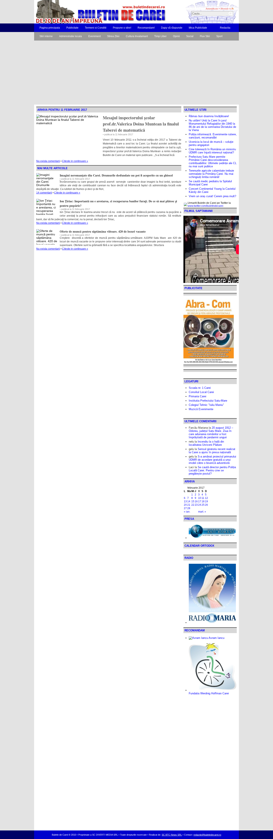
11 (203, 498)
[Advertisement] (136, 72)
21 (188, 504)
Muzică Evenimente (201, 409)
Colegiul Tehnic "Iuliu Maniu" (206, 404)
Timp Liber (160, 36)
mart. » (202, 511)
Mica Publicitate (198, 27)
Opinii (176, 36)
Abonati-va (225, 8)
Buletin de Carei (88, 11)
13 (185, 501)
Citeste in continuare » (75, 161)
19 (206, 501)
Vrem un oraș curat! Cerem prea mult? (212, 196)
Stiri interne (46, 36)
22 (192, 504)
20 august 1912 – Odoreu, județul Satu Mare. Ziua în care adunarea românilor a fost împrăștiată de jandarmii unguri (211, 432)
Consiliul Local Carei (201, 392)
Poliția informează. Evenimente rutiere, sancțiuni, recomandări (213, 136)
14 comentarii (44, 192)
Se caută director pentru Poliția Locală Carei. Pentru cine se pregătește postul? (212, 470)
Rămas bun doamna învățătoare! (209, 116)
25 (203, 504)
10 (199, 498)
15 (192, 501)
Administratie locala (70, 36)
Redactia (225, 27)
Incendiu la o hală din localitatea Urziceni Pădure (206, 443)
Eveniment (94, 36)
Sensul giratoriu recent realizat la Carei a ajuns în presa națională (212, 450)
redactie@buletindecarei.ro (207, 834)
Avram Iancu (216, 637)
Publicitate (72, 27)
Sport (219, 36)
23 (196, 504)
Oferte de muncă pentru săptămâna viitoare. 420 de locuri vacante (103, 231)
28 (188, 508)
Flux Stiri (205, 36)
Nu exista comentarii (48, 161)
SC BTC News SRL (172, 834)
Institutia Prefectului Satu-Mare (208, 400)
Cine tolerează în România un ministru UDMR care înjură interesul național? (212, 151)
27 (185, 508)
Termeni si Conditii (95, 27)
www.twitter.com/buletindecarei (205, 205)
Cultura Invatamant (137, 36)
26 (206, 504)
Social (189, 36)
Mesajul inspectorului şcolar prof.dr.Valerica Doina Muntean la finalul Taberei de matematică (141, 124)
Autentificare (212, 8)
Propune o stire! (122, 27)
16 (196, 501)
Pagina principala (49, 27)
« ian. (187, 511)
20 (185, 504)
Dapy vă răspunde (171, 27)
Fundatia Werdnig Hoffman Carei (209, 693)
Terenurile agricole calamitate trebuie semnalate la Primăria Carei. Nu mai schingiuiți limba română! (211, 174)
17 (199, 501)
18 (203, 501)
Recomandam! (146, 27)
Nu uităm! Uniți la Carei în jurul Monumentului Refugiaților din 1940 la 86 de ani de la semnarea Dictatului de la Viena (212, 125)
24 (199, 504)
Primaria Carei (197, 396)
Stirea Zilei (113, 36)
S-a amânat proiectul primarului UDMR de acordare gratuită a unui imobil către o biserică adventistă (212, 460)
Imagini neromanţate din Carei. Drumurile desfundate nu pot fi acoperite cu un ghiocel (116, 175)
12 (206, 498)
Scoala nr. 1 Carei (200, 387)
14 (188, 501)
